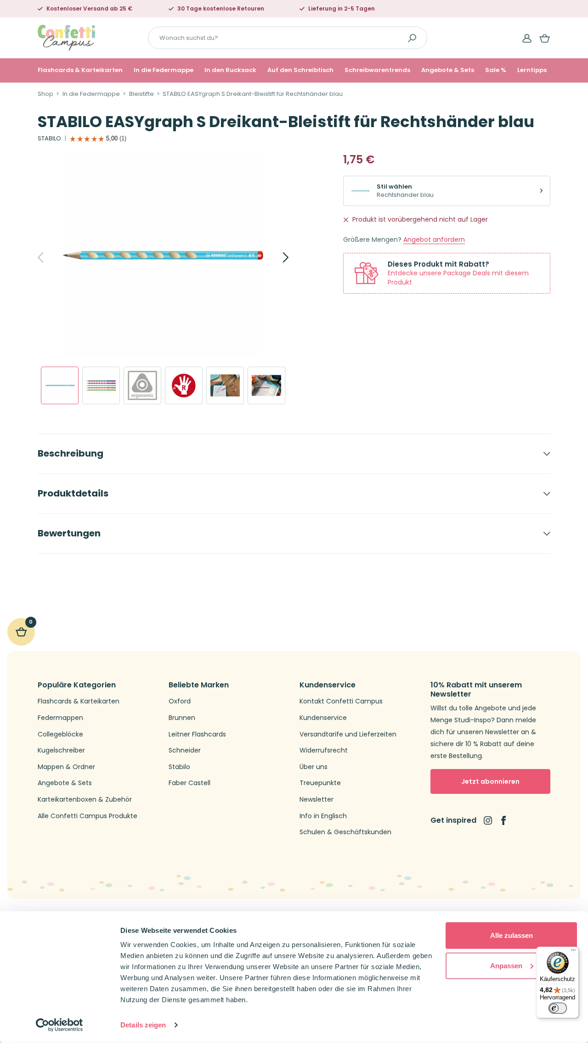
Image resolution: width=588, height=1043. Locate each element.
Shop (45, 94)
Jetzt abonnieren (490, 781)
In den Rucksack (230, 70)
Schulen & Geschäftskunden (345, 832)
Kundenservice (323, 718)
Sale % (495, 70)
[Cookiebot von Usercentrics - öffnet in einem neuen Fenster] (59, 1025)
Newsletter (317, 799)
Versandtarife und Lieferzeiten (348, 734)
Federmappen (60, 718)
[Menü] (573, 952)
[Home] (66, 37)
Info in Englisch (323, 816)
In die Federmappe (163, 70)
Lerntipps (532, 70)
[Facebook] (503, 820)
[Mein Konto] (526, 38)
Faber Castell (189, 783)
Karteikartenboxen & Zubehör (85, 799)
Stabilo (179, 767)
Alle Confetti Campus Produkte (87, 816)
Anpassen (506, 965)
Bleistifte (141, 94)
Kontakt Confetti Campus (341, 701)
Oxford (180, 701)
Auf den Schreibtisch (300, 70)
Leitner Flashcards (197, 734)
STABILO (49, 138)
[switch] (557, 1008)
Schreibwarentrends (377, 70)
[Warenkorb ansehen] (544, 38)
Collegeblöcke (60, 734)
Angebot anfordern (434, 239)
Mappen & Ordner (66, 767)
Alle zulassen (511, 935)
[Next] (275, 257)
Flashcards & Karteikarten (80, 70)
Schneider (185, 750)
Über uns (314, 767)
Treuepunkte (320, 783)
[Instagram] (488, 820)
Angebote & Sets (447, 70)
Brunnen (182, 718)
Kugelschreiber (61, 750)
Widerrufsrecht (324, 750)
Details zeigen (143, 1025)
